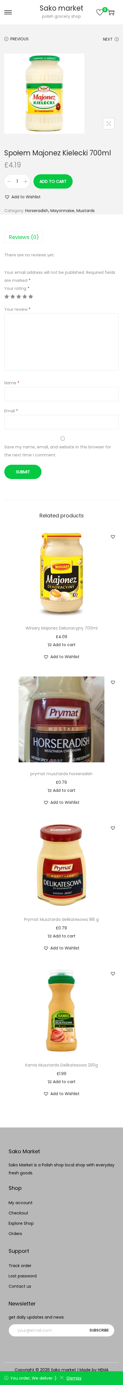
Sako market (61, 8)
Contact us (20, 1286)
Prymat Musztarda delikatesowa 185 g (61, 919)
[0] (99, 12)
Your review (17, 309)
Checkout (18, 1213)
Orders (15, 1233)
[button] (22, 197)
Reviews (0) (24, 237)
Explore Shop (21, 1223)
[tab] (61, 237)
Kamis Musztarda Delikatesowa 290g (61, 1065)
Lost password (23, 1276)
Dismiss (74, 1378)
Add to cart (53, 181)
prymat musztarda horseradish (61, 774)
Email (11, 411)
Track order (20, 1266)
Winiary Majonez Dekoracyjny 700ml (61, 628)
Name (11, 383)
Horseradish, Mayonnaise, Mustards (60, 210)
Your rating (16, 288)
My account (21, 1203)
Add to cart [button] (64, 645)
